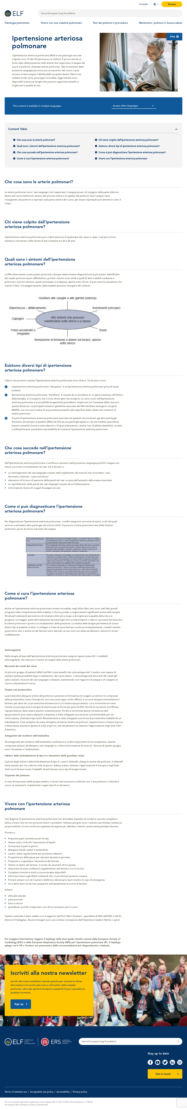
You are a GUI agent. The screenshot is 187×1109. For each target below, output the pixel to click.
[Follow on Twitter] (165, 1064)
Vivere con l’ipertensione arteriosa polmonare (123, 158)
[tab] (93, 130)
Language (154, 4)
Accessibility (63, 1091)
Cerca (130, 1041)
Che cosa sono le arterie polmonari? (36, 139)
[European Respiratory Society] (58, 1042)
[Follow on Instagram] (179, 1064)
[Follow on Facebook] (150, 1064)
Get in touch (163, 1074)
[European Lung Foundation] (19, 13)
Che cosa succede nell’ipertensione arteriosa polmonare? (47, 152)
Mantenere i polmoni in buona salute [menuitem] (160, 22)
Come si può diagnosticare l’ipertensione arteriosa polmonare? (132, 152)
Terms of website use (16, 1091)
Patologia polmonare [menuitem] (17, 22)
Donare (172, 4)
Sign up (18, 1004)
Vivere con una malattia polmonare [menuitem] (61, 22)
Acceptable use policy (41, 1091)
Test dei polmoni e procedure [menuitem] (110, 22)
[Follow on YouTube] (157, 1064)
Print (173, 36)
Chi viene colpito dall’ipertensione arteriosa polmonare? (128, 139)
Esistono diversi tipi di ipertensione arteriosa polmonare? (129, 146)
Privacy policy (80, 1091)
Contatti (143, 4)
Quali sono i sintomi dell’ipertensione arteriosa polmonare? (48, 146)
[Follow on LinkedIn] (172, 1064)
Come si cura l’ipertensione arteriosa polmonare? (43, 158)
